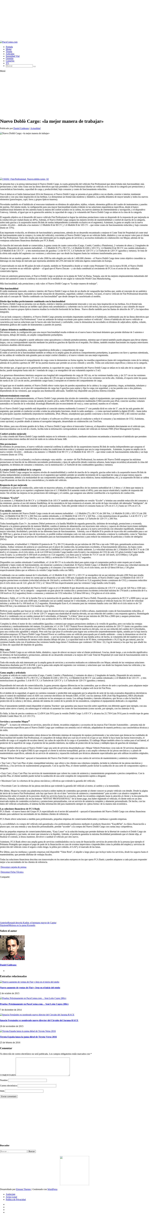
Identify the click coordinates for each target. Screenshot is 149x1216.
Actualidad (35, 128)
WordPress (52, 1189)
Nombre (4, 1080)
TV (7, 63)
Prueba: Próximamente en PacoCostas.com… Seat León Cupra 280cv (34, 1004)
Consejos (10, 61)
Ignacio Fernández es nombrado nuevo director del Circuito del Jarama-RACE (39, 1020)
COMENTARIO (8, 1075)
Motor (8, 49)
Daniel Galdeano (21, 128)
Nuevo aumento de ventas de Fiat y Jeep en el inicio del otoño (30, 987)
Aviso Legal (11, 1197)
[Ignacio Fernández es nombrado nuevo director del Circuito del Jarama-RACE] (37, 1014)
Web (2, 1091)
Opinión (9, 58)
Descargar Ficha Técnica (12, 872)
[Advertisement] (74, 20)
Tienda (9, 51)
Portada (9, 47)
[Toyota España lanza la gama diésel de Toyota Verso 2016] (28, 1031)
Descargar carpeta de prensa (13, 867)
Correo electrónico (8, 1085)
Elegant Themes (23, 1189)
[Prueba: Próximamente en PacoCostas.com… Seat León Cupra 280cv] (33, 998)
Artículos (10, 54)
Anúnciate (10, 1194)
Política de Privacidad (16, 1199)
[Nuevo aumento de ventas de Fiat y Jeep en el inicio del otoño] (29, 982)
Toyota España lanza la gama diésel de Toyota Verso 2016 (28, 1037)
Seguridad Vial (12, 56)
